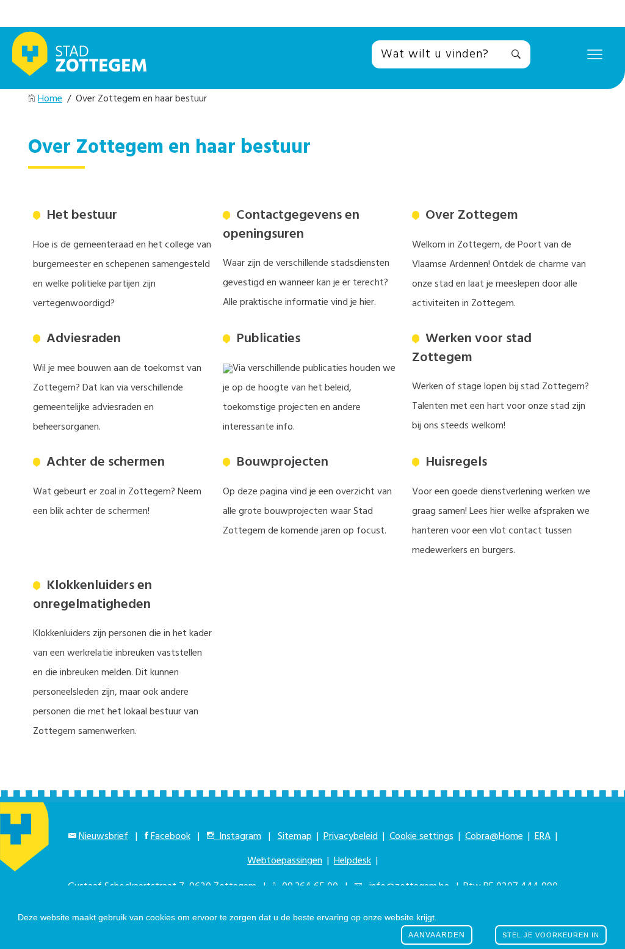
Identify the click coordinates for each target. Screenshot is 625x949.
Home (50, 99)
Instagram (237, 837)
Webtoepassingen (284, 861)
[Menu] (594, 53)
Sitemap (295, 837)
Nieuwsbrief (103, 837)
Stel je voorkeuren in (550, 935)
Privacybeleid (350, 837)
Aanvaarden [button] (436, 935)
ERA (543, 837)
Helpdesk (352, 861)
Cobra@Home (494, 837)
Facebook (170, 837)
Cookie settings (421, 837)
